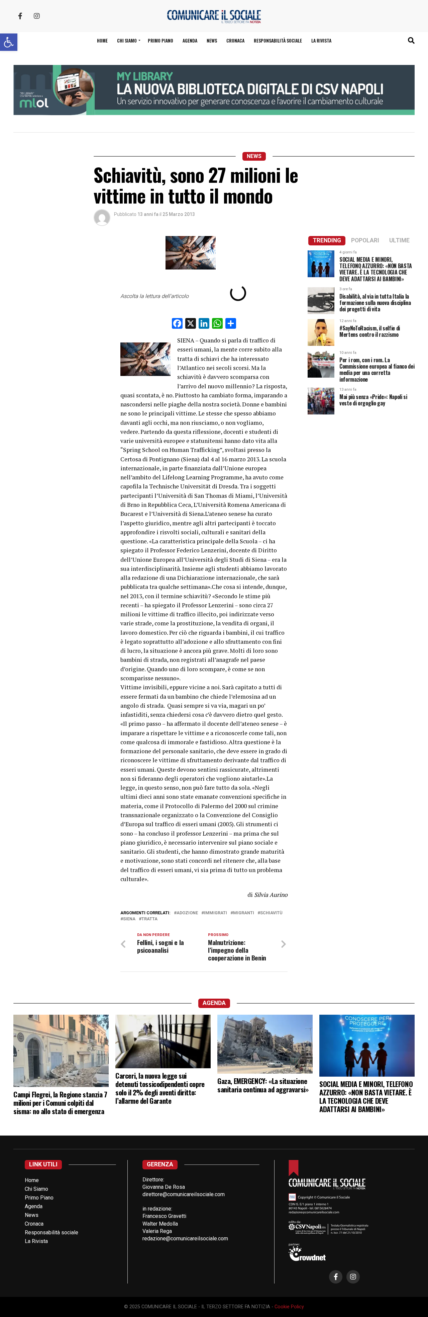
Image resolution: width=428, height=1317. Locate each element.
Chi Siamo (36, 1189)
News (212, 40)
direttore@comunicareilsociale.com (183, 1194)
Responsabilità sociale (278, 40)
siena (129, 919)
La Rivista (321, 40)
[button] (8, 42)
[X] (190, 324)
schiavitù (271, 913)
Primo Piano (160, 40)
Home (102, 40)
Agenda (190, 40)
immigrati (215, 913)
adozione (187, 913)
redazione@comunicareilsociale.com (185, 1238)
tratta (149, 919)
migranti (243, 913)
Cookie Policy (289, 1307)
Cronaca (235, 40)
